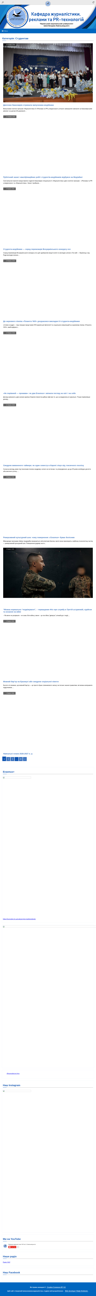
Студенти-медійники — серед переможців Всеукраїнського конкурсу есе (37, 249)
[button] (6, 31)
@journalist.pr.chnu (13, 1073)
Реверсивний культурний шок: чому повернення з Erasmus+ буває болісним (39, 537)
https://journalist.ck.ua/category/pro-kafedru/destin (19, 919)
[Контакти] (93, 2)
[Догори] (47, 7)
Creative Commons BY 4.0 (56, 1287)
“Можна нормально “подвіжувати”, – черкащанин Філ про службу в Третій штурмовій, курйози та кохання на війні (47, 611)
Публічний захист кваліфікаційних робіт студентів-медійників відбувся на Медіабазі (42, 177)
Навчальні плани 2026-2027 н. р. (18, 754)
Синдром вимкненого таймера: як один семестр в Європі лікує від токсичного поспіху (43, 465)
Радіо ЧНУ (6, 1262)
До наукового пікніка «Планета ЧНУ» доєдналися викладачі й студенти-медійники (41, 321)
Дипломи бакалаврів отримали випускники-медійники (28, 105)
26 (21, 759)
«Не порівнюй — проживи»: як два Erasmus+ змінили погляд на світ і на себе (39, 393)
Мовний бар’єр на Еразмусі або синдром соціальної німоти (31, 682)
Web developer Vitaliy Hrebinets (76, 1291)
